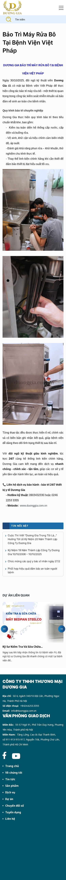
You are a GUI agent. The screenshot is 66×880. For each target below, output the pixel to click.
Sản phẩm (12, 786)
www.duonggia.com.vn (33, 505)
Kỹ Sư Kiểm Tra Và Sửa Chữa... (23, 647)
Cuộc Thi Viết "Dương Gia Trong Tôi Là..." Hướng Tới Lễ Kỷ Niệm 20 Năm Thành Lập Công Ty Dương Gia (32, 539)
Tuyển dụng (13, 812)
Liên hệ (10, 819)
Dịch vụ (10, 792)
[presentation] (4, 629)
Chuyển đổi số (14, 805)
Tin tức (10, 779)
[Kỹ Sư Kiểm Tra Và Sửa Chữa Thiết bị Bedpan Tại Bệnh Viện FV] (33, 622)
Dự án (9, 799)
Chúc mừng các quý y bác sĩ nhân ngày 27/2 (34, 561)
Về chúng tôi (13, 772)
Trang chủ (12, 766)
